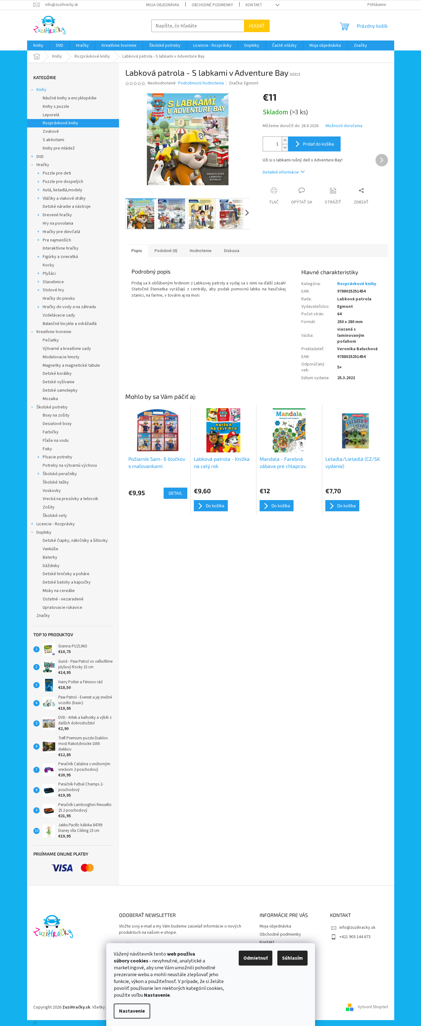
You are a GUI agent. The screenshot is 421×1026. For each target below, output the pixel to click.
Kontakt (254, 5)
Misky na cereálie (59, 591)
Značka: (243, 83)
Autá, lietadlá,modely (62, 190)
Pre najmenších (57, 240)
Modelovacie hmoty (61, 357)
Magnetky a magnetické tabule (71, 365)
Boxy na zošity (56, 415)
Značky (43, 616)
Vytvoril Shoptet (373, 1007)
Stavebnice (53, 282)
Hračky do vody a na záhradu (69, 307)
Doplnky (43, 532)
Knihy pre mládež (59, 148)
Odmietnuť (255, 958)
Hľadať (257, 25)
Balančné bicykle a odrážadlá (70, 324)
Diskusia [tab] (231, 251)
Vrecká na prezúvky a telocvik (70, 499)
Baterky (50, 557)
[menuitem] (38, 45)
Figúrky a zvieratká (60, 257)
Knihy (41, 90)
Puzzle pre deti (57, 173)
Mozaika (50, 399)
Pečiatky (51, 340)
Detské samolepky (60, 390)
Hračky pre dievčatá (61, 232)
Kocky (48, 265)
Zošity (49, 507)
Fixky (47, 449)
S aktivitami (53, 140)
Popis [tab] (137, 251)
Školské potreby (52, 407)
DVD (40, 157)
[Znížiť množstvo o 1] (285, 147)
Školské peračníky (60, 474)
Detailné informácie (281, 172)
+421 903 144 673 (355, 937)
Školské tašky (56, 482)
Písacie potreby (57, 457)
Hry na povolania (58, 223)
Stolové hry (53, 290)
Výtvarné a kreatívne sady (67, 349)
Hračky (42, 165)
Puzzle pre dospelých (63, 182)
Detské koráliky (57, 373)
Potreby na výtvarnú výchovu (70, 465)
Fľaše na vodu (56, 440)
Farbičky (51, 432)
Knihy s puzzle (56, 106)
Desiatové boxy (57, 424)
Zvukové (51, 131)
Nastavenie (132, 1011)
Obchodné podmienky (212, 5)
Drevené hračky (57, 215)
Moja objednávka (162, 5)
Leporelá (51, 115)
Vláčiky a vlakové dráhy (64, 198)
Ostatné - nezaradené (63, 599)
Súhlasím (292, 958)
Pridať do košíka (318, 143)
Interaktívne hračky (61, 248)
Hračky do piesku (59, 298)
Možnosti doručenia (344, 126)
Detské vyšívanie (58, 382)
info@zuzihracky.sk (357, 927)
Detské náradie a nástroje (67, 206)
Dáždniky (51, 566)
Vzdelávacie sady (59, 315)
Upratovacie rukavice (62, 607)
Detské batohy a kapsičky (67, 582)
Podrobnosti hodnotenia (201, 83)
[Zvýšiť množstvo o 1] (285, 140)
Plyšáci (49, 273)
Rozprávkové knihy (60, 123)
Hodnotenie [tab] (201, 251)
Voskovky (52, 491)
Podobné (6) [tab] (166, 251)
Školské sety (55, 516)
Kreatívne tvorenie (53, 332)
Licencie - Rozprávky (55, 524)
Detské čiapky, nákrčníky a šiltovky (75, 540)
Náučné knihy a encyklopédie (70, 98)
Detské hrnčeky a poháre (66, 574)
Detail (175, 493)
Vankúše (50, 549)
